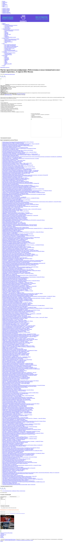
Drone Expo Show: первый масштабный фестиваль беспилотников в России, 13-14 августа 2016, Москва (20, 380)
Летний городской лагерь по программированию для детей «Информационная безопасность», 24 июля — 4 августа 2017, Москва (25, 317)
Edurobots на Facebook (6, 12)
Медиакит (2, 535)
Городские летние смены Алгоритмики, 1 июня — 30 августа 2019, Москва (15, 210)
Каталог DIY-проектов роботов (9, 52)
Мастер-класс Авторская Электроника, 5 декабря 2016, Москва (13, 362)
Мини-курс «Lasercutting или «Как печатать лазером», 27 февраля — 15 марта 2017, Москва (18, 345)
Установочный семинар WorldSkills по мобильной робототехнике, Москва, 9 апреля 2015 (17, 473)
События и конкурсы (6, 28)
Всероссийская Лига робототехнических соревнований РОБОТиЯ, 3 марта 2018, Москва (17, 269)
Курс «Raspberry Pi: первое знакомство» (11, 46)
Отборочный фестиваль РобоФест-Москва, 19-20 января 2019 (13, 229)
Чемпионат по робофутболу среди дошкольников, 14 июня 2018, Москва (15, 248)
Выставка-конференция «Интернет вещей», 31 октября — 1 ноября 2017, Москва (16, 297)
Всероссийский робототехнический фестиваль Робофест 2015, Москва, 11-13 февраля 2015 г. (18, 480)
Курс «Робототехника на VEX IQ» (10, 47)
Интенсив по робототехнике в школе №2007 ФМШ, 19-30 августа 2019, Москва (16, 199)
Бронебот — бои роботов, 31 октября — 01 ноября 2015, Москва (13, 439)
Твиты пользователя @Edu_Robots (6, 532)
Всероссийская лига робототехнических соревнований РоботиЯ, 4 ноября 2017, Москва (17, 295)
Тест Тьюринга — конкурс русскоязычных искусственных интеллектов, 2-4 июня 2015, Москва (19, 478)
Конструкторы (4, 55)
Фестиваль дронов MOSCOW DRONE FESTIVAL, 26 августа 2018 (14, 243)
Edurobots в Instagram (6, 9)
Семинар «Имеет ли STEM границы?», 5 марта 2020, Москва (13, 180)
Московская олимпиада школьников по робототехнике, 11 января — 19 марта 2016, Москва (18, 422)
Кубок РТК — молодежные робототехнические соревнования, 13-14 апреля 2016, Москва (18, 408)
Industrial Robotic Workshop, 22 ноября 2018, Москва (11, 230)
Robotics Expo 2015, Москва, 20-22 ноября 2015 (10, 435)
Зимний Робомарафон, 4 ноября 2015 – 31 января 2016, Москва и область (15, 437)
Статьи (5, 42)
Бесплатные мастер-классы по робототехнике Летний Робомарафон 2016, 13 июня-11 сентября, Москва (20, 392)
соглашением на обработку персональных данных (20, 513)
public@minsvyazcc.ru (8, 94)
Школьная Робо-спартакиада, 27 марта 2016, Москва (11, 413)
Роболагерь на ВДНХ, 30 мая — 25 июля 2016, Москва (11, 396)
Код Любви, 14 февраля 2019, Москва (8, 226)
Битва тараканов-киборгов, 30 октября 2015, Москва (11, 440)
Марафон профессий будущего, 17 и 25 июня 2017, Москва (12, 319)
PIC (5, 64)
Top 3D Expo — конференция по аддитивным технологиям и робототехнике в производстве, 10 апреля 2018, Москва (22, 260)
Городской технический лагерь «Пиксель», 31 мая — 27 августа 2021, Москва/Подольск (17, 164)
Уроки (3, 43)
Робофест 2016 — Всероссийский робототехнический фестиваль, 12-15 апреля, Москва (17, 410)
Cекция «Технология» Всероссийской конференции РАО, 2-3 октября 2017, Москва (16, 302)
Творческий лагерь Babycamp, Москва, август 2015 (11, 457)
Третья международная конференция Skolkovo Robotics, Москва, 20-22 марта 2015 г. (16, 477)
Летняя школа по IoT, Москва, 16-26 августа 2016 (11, 379)
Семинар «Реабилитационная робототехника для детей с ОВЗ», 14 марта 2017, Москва (17, 342)
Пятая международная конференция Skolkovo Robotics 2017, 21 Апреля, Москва (16, 332)
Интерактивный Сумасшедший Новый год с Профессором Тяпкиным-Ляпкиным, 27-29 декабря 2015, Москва (21, 429)
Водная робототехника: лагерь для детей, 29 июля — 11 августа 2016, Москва (15, 383)
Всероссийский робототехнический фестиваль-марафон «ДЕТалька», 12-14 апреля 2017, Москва (19, 333)
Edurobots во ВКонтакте (6, 13)
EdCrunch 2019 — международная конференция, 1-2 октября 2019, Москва (15, 193)
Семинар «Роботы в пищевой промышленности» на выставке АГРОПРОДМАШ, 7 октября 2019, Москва (20, 191)
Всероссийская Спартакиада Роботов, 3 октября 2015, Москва (13, 451)
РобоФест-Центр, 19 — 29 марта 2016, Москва (10, 416)
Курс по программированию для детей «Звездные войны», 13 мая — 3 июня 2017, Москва (18, 326)
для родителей (6, 27)
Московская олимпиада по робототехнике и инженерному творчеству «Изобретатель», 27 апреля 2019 (20, 215)
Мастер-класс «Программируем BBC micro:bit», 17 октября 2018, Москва (15, 239)
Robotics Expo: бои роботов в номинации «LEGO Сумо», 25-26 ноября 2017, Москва (17, 288)
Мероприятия (4, 2)
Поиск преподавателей (8, 41)
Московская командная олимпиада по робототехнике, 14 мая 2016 (13, 402)
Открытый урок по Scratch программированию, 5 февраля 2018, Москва (14, 271)
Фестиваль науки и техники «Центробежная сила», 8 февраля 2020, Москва (15, 181)
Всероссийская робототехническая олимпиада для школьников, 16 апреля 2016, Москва (17, 407)
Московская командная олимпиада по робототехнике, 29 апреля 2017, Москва (16, 328)
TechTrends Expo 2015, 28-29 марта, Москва (9, 474)
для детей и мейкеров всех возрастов (10, 25)
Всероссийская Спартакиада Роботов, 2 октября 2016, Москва (13, 371)
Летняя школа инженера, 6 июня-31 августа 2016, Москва (12, 394)
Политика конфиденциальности (10, 540)
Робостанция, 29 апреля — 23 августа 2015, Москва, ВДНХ (12, 470)
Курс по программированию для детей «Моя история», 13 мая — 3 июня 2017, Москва (17, 327)
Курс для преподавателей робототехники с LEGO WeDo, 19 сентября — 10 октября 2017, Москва (19, 307)
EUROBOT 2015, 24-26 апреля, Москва (9, 471)
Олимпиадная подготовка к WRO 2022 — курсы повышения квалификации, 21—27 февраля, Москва (20, 153)
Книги (3, 5)
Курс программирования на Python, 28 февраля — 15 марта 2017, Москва (15, 344)
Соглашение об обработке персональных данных (24, 540)
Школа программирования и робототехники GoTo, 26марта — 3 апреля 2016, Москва (17, 414)
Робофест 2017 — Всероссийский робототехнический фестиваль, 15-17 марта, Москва (17, 340)
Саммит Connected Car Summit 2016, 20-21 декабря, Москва (12, 358)
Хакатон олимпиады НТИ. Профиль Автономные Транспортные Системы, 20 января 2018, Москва (19, 275)
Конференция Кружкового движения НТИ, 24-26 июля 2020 (12, 174)
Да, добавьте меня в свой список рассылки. (8, 507)
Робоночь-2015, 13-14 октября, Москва (9, 446)
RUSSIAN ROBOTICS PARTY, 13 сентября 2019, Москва (12, 195)
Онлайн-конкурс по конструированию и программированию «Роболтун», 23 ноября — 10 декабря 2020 (20, 170)
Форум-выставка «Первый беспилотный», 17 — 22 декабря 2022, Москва (15, 147)
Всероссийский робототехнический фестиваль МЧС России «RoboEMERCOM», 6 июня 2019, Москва (20, 206)
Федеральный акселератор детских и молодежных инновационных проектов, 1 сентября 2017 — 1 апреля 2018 (21, 313)
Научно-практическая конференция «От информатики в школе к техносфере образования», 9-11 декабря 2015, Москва (23, 433)
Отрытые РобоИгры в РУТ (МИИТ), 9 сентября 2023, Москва (13, 142)
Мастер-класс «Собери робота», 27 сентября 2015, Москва (12, 452)
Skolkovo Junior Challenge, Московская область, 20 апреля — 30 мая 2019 (15, 219)
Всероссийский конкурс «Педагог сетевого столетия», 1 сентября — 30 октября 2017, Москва (18, 311)
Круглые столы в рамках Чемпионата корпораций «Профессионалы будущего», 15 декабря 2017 (19, 283)
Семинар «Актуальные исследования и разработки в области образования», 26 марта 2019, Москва (19, 224)
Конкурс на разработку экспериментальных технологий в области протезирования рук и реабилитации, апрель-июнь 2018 (23, 263)
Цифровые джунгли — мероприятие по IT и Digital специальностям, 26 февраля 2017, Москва (18, 346)
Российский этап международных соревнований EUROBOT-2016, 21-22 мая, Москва (17, 397)
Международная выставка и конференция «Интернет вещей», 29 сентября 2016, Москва (17, 373)
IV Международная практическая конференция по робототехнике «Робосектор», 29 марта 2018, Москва (20, 264)
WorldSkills (6, 32)
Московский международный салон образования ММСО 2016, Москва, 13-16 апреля (17, 409)
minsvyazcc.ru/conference (21, 93)
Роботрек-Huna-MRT (8, 63)
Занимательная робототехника (9, 74)
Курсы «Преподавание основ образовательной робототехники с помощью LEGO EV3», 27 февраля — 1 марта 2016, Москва (24, 418)
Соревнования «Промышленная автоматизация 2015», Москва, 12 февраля (15, 479)
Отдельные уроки (7, 49)
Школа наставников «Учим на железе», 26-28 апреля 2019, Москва (14, 216)
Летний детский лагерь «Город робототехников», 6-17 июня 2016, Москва (15, 393)
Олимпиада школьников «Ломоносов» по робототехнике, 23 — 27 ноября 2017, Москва (17, 290)
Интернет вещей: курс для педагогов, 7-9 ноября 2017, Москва (13, 292)
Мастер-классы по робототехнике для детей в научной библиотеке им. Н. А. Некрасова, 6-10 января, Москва (21, 423)
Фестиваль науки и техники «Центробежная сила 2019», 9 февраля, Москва (15, 227)
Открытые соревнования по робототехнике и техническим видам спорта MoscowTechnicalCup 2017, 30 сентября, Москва (23, 305)
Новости (3, 23)
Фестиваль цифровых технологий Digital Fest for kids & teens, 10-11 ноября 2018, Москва (17, 233)
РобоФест (6, 35)
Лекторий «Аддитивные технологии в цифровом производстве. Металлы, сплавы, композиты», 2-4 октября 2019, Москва (23, 192)
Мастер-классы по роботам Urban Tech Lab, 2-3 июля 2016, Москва (14, 390)
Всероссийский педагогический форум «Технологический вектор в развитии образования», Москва (19, 374)
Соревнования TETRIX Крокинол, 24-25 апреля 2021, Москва (13, 167)
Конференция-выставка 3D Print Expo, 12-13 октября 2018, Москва (14, 240)
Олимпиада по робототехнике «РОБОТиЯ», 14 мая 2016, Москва (13, 401)
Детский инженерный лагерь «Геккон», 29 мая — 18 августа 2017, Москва (15, 323)
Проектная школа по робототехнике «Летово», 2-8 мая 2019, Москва (14, 214)
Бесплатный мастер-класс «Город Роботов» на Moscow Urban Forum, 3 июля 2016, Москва (18, 389)
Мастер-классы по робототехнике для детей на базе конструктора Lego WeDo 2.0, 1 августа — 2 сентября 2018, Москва (23, 244)
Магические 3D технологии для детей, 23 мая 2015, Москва (12, 467)
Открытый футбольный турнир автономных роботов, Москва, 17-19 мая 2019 (15, 212)
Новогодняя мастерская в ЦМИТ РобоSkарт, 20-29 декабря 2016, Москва (15, 357)
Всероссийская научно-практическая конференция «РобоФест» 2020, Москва (15, 178)
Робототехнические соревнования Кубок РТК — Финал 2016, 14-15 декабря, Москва (17, 359)
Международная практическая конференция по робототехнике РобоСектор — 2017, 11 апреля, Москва (20, 335)
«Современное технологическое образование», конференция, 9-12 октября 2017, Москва (17, 300)
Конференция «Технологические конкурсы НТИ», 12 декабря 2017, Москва (15, 285)
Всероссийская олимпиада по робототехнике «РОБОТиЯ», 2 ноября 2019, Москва (16, 187)
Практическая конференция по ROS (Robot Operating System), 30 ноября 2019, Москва (17, 185)
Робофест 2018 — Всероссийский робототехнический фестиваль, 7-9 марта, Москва (17, 267)
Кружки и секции (5, 38)
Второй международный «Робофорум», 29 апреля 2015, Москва (13, 469)
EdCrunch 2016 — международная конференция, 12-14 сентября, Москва (15, 376)
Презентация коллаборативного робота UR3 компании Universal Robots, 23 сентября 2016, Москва (19, 375)
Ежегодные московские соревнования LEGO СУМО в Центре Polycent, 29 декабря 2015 (17, 428)
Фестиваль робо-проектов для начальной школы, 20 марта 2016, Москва (14, 415)
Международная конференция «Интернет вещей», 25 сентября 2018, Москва (15, 241)
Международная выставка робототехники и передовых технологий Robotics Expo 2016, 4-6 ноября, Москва (21, 368)
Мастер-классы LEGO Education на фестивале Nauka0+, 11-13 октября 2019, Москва (17, 189)
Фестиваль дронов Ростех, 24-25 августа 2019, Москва (11, 198)
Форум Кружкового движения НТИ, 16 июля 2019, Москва (12, 200)
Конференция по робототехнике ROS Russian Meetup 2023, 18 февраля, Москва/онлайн (17, 145)
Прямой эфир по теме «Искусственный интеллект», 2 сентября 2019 (14, 197)
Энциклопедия (5, 4)
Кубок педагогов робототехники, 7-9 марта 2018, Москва (12, 268)
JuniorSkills (6, 33)
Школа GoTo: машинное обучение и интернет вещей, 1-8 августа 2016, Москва (16, 382)
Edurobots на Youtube (6, 10)
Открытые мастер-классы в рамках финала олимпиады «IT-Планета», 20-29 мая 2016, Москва (18, 398)
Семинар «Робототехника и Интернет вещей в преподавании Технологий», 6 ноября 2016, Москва (19, 367)
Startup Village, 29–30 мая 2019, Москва (9, 211)
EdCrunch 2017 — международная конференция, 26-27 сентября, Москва (15, 306)
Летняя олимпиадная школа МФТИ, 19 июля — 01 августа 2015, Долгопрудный (16, 458)
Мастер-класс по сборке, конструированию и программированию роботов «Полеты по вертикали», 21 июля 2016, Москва (23, 385)
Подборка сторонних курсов (9, 48)
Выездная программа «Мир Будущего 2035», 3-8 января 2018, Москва (14, 278)
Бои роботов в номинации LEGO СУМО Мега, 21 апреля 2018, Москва (14, 257)
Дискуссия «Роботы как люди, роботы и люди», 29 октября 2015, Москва (15, 442)
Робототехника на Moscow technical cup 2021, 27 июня (11, 162)
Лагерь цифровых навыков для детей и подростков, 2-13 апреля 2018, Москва (15, 262)
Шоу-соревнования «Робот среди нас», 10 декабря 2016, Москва (13, 361)
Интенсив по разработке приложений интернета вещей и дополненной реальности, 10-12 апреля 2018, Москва (21, 261)
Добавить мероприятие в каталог (10, 37)
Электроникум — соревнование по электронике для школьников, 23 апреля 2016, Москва (18, 404)
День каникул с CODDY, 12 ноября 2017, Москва (11, 291)
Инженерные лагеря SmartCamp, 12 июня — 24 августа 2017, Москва (14, 320)
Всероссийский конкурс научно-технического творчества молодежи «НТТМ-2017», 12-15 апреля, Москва (20, 334)
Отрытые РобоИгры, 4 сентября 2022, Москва (10, 149)
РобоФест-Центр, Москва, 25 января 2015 (9, 482)
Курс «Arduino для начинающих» (10, 45)
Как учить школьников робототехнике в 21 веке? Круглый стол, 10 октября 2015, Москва (17, 448)
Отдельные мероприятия (8, 30)
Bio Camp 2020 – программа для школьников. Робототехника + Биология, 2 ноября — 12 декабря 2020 (20, 171)
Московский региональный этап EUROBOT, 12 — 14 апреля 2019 (13, 222)
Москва (18, 490)
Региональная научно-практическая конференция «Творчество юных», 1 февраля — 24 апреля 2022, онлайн (21, 154)
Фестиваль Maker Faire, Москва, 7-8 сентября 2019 (11, 196)
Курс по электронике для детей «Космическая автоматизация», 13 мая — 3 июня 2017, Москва (18, 325)
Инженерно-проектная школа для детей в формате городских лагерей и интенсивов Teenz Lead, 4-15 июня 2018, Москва (23, 251)
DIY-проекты (4, 51)
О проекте (2, 533)
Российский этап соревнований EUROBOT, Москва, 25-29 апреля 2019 (14, 217)
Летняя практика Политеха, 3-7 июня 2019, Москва (11, 208)
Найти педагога (5, 6)
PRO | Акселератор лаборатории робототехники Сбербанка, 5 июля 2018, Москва (16, 246)
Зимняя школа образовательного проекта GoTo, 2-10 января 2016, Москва (15, 427)
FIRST (5, 31)
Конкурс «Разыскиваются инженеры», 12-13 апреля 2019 (12, 221)
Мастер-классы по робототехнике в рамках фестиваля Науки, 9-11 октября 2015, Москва (17, 449)
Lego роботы (6, 58)
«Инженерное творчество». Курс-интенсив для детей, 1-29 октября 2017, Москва (16, 304)
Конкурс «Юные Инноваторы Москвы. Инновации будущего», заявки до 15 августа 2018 (18, 249)
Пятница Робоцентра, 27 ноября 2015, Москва (10, 434)
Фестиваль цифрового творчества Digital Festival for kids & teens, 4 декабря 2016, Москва (17, 363)
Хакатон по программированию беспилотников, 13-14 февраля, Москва (14, 420)
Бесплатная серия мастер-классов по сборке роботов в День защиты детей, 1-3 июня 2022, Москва (19, 152)
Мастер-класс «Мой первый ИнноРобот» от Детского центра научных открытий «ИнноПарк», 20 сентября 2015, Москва (23, 453)
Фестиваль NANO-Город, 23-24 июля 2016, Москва (11, 384)
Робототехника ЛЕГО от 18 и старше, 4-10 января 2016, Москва (13, 425)
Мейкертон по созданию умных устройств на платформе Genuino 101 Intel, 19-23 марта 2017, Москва (20, 339)
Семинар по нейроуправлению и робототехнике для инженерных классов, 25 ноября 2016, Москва (19, 365)
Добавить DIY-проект (8, 54)
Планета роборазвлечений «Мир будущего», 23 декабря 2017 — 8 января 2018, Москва (17, 282)
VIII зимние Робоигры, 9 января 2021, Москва (10, 155)
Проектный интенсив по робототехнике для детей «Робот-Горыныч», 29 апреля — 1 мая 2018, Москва (20, 254)
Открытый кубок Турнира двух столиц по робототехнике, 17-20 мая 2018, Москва (16, 253)
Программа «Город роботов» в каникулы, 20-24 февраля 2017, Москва (14, 349)
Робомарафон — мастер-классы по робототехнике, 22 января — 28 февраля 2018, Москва (17, 273)
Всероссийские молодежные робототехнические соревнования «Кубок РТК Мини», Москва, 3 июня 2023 (20, 143)
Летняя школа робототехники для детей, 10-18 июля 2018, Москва (13, 245)
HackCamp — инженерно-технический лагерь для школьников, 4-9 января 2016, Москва (17, 424)
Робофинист (6, 36)
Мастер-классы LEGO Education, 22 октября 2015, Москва (12, 444)
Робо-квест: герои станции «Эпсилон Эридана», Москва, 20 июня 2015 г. (15, 463)
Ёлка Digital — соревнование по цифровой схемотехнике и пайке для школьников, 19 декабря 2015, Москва (21, 431)
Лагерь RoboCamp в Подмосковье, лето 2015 (10, 466)
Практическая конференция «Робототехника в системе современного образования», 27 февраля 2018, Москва (21, 270)
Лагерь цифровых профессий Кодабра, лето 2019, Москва (12, 209)
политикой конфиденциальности (13, 513)
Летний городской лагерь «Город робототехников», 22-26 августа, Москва (15, 378)
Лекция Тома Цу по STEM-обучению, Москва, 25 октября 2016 (13, 369)
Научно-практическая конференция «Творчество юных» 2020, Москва (14, 179)
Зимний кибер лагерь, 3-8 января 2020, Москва (10, 184)
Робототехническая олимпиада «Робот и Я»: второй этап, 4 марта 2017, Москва (16, 343)
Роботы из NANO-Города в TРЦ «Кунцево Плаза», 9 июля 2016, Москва (15, 387)
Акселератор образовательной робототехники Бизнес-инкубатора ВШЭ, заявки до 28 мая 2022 (18, 484)
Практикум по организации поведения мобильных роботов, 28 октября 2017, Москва (17, 299)
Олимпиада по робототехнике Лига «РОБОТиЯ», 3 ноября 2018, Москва (15, 234)
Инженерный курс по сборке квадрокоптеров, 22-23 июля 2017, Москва (14, 318)
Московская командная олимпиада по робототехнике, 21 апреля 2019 (14, 218)
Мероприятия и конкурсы (4, 67)
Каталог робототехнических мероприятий (11, 29)
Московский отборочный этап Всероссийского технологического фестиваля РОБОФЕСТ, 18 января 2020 (20, 183)
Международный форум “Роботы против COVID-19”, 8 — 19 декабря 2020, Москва (17, 169)
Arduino (3, 3)
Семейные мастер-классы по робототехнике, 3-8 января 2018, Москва (14, 279)
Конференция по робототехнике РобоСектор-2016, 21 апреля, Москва (14, 405)
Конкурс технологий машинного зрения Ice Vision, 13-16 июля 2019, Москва (15, 202)
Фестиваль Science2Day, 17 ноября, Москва (9, 232)
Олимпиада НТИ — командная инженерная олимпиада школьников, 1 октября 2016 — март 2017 (19, 372)
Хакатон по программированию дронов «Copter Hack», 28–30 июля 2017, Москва (16, 316)
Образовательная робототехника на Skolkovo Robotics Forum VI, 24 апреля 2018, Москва (17, 255)
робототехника (22, 490)
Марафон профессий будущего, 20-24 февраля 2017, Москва (12, 348)
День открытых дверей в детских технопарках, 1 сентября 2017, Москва (14, 312)
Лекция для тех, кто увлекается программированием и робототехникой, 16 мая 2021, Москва (18, 166)
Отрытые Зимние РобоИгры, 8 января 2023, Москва (11, 146)
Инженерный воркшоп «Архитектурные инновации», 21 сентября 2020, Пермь (16, 173)
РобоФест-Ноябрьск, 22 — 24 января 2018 (9, 274)
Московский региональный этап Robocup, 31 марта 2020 (12, 176)
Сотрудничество (3, 534)
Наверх (1, 541)
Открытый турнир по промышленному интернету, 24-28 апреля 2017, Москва (15, 330)
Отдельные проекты (7, 53)
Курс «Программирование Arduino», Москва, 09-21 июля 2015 (13, 460)
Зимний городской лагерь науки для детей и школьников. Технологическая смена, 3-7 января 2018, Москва (21, 280)
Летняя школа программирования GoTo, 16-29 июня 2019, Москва (13, 205)
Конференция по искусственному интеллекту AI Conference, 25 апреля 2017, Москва (17, 329)
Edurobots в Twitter (5, 11)
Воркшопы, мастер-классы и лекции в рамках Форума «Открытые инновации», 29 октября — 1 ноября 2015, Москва (22, 441)
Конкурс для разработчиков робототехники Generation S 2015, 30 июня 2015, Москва (17, 461)
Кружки (3, 1)
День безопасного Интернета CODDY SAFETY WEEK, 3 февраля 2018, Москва (16, 272)
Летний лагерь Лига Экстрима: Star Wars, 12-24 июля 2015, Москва (14, 459)
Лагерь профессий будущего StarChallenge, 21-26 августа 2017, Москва (14, 315)
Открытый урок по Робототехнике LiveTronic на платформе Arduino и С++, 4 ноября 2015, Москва (19, 438)
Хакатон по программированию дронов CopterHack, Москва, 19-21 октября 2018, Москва (18, 238)
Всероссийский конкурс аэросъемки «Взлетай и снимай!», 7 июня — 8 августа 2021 (17, 163)
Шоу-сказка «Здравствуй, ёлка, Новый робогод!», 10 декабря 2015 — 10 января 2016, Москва (18, 432)
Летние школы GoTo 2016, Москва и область (10, 391)
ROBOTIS (6, 60)
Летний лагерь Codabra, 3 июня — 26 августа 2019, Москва (12, 207)
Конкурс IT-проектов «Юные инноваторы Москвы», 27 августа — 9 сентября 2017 (16, 314)
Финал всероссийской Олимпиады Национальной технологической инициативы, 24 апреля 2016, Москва (20, 403)
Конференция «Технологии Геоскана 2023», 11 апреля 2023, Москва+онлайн (15, 144)
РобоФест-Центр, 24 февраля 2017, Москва (9, 347)
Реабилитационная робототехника (10, 39)
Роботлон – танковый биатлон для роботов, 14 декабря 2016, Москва (14, 360)
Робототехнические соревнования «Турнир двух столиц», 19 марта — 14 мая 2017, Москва (18, 338)
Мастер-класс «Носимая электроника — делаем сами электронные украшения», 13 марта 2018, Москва (20, 266)
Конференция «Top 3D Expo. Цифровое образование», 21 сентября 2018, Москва (16, 242)
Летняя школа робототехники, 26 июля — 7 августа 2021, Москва (13, 160)
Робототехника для (5, 24)
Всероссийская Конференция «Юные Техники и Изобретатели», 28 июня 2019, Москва (17, 203)
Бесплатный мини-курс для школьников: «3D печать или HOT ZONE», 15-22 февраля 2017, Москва (19, 350)
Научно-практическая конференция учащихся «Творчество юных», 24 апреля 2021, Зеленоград (18, 168)
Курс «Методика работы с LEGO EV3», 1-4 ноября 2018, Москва (13, 236)
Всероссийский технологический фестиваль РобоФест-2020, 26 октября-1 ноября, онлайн (18, 172)
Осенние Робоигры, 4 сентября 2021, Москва (10, 159)
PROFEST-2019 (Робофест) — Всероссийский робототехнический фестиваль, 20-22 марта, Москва (19, 225)
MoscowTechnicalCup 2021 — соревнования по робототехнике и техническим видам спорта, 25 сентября (20, 158)
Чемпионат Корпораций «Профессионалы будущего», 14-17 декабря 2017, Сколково (17, 284)
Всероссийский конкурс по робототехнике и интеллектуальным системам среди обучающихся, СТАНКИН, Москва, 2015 (23, 481)
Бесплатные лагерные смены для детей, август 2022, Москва (12, 151)
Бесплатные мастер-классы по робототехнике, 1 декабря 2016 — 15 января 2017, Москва (17, 364)
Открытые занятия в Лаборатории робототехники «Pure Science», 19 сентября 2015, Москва (18, 454)
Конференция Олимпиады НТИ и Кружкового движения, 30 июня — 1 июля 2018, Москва (18, 247)
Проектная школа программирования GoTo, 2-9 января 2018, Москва (14, 281)
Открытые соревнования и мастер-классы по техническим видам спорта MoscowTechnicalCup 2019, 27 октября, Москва (23, 188)
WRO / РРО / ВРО (7, 34)
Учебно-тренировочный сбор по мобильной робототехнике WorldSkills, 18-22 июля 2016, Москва (19, 386)
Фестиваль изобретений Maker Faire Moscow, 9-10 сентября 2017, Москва (15, 309)
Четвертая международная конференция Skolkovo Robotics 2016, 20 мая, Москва (16, 399)
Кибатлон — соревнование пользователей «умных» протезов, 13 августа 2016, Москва (17, 381)
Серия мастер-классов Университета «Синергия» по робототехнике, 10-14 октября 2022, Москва (19, 148)
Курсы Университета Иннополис (10, 44)
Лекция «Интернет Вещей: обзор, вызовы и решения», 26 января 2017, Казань (16, 353)
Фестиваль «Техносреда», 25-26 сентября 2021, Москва (12, 157)
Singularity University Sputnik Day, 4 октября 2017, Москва (12, 301)
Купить (3, 65)
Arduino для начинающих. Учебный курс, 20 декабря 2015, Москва (14, 430)
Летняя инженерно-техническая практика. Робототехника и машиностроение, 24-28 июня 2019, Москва (20, 204)
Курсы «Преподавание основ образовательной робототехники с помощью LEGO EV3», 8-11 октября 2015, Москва (22, 450)
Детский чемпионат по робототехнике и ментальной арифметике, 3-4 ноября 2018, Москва (18, 235)
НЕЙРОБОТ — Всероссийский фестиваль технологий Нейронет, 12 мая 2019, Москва (17, 213)
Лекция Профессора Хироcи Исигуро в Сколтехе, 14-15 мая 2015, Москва (15, 468)
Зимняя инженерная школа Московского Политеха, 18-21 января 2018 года (15, 277)
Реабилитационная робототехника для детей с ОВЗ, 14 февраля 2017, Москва (15, 351)
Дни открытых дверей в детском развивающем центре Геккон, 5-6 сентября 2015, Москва (17, 455)
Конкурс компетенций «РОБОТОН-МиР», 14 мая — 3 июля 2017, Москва (15, 324)
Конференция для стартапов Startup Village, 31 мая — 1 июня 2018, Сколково (15, 252)
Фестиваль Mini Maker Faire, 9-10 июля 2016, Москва (11, 388)
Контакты (2, 537)
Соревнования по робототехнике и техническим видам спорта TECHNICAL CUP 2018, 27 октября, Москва (21, 237)
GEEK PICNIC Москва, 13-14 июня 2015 (9, 464)
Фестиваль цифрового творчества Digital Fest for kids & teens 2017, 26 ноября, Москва (17, 287)
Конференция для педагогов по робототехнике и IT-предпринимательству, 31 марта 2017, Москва (19, 336)
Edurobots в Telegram (6, 8)
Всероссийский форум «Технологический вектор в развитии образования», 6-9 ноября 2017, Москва (19, 294)
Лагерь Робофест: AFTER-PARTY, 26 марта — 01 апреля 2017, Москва (14, 337)
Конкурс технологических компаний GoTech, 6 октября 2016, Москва (14, 370)
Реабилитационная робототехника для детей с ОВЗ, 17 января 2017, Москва (15, 354)
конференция (14, 490)
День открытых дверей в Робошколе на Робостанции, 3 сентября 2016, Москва (16, 377)
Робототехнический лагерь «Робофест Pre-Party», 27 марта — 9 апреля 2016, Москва (17, 412)
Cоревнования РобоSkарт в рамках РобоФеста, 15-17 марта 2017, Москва (15, 341)
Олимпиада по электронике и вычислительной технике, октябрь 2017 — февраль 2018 (17, 303)
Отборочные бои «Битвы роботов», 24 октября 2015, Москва (13, 443)
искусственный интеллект (7, 490)
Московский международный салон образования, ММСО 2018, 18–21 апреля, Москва (17, 258)
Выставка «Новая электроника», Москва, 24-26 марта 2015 (12, 475)
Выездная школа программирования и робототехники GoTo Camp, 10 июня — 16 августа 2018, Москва (20, 250)
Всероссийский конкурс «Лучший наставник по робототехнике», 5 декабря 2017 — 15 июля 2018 (19, 286)
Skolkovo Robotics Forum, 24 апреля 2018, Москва (11, 256)
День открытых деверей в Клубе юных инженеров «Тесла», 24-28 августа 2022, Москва (17, 150)
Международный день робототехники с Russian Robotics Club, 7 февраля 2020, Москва (17, 182)
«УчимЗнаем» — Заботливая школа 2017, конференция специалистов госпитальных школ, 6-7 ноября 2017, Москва (22, 293)
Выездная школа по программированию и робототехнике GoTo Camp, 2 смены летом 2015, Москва (19, 462)
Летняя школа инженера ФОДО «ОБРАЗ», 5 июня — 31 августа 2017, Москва (15, 322)
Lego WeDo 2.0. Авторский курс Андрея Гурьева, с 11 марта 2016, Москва (15, 417)
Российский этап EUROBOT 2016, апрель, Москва (11, 483)
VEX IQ (5, 62)
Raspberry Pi (6, 57)
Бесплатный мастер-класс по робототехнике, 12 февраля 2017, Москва (14, 352)
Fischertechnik (6, 59)
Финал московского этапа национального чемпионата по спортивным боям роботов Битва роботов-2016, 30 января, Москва (24, 421)
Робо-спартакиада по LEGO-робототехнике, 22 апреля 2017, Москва (14, 331)
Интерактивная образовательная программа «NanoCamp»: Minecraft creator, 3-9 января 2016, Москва (19, 426)
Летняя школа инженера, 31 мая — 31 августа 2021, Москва (12, 165)
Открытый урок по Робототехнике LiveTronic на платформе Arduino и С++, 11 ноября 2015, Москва (19, 436)
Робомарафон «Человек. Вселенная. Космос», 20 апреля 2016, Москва (14, 406)
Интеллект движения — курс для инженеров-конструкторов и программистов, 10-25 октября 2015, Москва (21, 447)
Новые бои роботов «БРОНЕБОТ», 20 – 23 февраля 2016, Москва (13, 419)
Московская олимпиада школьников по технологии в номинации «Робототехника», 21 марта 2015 (19, 476)
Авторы (1, 536)
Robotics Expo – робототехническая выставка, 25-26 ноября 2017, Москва (15, 289)
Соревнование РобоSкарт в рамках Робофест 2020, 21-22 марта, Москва (14, 177)
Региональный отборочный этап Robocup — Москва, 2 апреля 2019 (14, 223)
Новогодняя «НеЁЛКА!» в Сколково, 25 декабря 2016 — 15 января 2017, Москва (16, 356)
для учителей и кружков (8, 26)
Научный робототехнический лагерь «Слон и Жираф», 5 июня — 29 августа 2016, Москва (18, 395)
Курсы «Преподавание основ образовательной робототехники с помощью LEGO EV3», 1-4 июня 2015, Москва (21, 465)
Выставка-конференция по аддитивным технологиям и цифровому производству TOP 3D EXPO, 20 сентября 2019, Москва (23, 194)
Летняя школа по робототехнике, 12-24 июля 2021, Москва (12, 161)
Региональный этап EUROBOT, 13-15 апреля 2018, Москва (12, 259)
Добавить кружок (7, 40)
